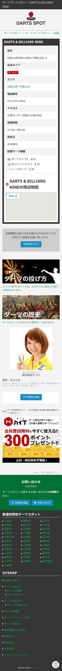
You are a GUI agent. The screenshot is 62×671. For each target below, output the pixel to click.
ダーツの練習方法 (17, 605)
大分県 (8, 561)
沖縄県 (8, 565)
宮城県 (8, 525)
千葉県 (27, 533)
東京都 (46, 533)
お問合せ (9, 636)
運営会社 (9, 643)
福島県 (8, 529)
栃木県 (46, 529)
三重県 (27, 545)
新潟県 (27, 537)
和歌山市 (25, 87)
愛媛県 (46, 553)
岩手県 (46, 521)
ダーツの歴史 (11, 624)
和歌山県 (12, 87)
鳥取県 (46, 549)
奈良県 (27, 549)
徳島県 (27, 553)
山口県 (8, 553)
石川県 (46, 537)
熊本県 (46, 557)
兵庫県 (8, 549)
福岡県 (8, 557)
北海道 (8, 521)
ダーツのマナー (16, 595)
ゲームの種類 (14, 591)
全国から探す (11, 580)
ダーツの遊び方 (13, 587)
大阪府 (46, 545)
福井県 (8, 541)
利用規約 (9, 649)
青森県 (27, 521)
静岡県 (46, 541)
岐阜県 (27, 541)
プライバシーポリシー (16, 655)
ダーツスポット (37, 667)
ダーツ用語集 (11, 611)
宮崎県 (27, 561)
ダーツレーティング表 (16, 618)
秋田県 (27, 525)
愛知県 (8, 545)
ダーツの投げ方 (13, 601)
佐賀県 (27, 557)
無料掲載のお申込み (15, 630)
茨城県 (27, 529)
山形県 (46, 525)
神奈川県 (9, 537)
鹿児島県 (47, 561)
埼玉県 (8, 533)
